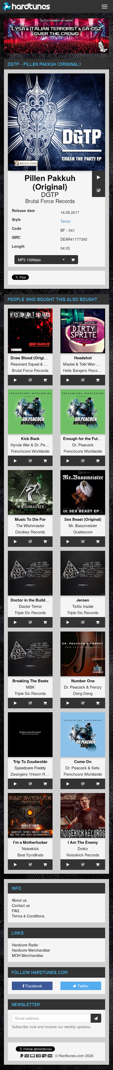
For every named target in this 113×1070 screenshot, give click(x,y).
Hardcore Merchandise (31, 950)
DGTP (50, 194)
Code (16, 228)
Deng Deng (83, 693)
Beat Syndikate (30, 854)
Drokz (83, 848)
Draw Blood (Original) (31, 358)
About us (19, 900)
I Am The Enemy (83, 842)
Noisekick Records (82, 854)
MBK (30, 687)
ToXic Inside (82, 606)
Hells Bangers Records (83, 370)
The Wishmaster (30, 525)
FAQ (15, 910)
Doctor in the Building (31, 600)
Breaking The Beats (30, 681)
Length (18, 246)
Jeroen (82, 600)
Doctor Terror (30, 606)
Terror (65, 221)
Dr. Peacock (45, 444)
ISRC (16, 237)
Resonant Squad (25, 364)
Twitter (82, 985)
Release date (23, 210)
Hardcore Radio (25, 944)
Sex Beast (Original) (82, 519)
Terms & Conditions (28, 915)
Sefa (95, 767)
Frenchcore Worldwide (30, 451)
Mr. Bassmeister (83, 525)
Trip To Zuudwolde (30, 761)
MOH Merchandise (27, 955)
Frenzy (96, 687)
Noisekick (30, 848)
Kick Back (30, 438)
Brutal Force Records (50, 201)
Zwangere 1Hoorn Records (34, 774)
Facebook (33, 985)
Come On (82, 761)
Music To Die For (30, 519)
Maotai (69, 364)
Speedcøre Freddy (30, 767)
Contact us (21, 905)
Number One (83, 681)
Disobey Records (30, 531)
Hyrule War (20, 444)
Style (16, 219)
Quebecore (83, 531)
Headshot (83, 358)
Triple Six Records (30, 612)
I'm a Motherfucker (30, 842)
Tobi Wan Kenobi (93, 364)
